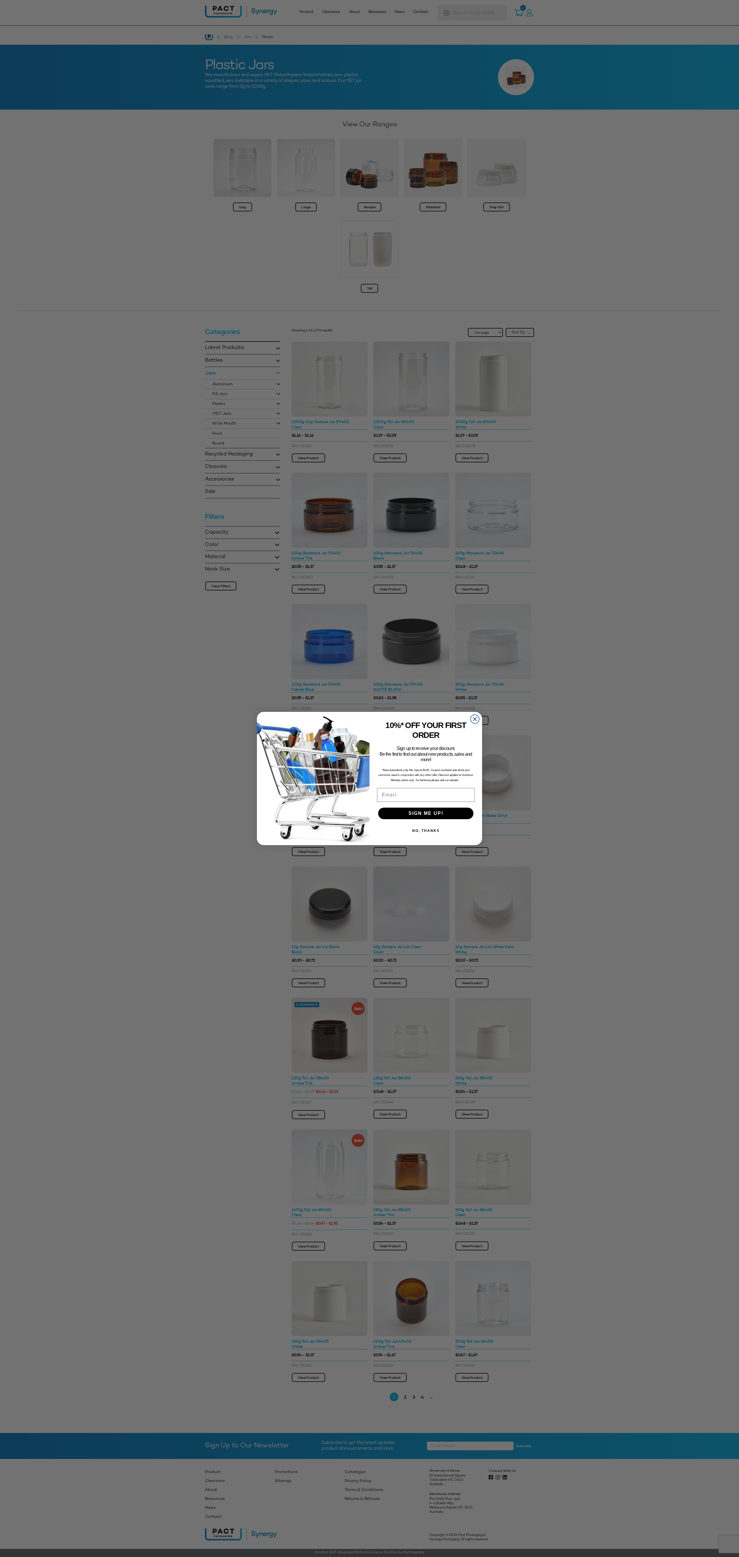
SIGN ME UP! (425, 813)
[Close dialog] (475, 719)
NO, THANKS (426, 831)
